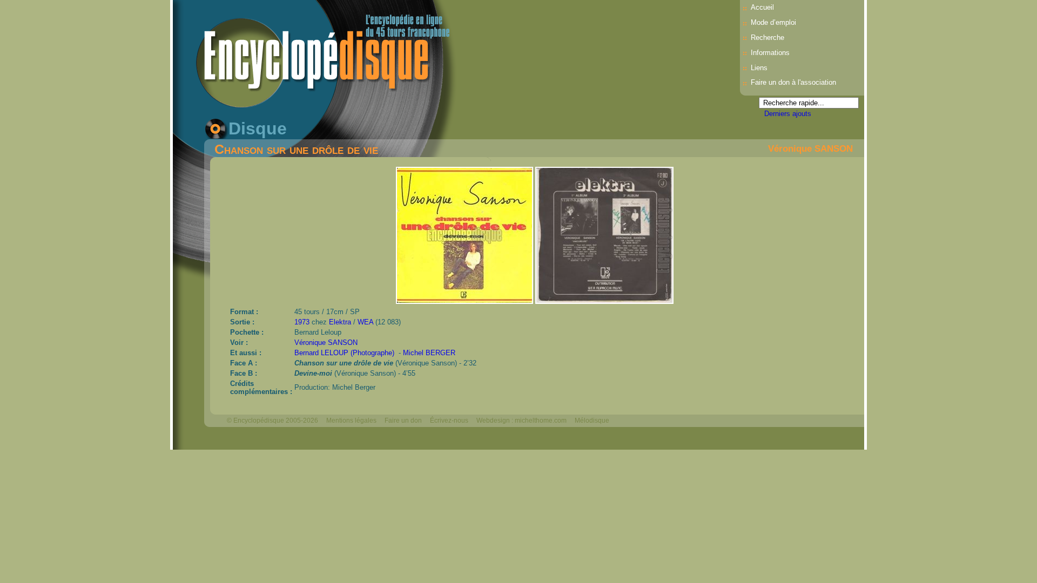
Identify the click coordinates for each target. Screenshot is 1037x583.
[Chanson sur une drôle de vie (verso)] (604, 301)
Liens (759, 68)
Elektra (340, 322)
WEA (365, 322)
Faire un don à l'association (793, 82)
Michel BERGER (429, 353)
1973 (301, 322)
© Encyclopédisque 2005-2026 (272, 420)
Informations (770, 53)
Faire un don (403, 420)
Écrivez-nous (449, 420)
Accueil (762, 7)
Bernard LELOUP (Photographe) (344, 353)
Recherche (767, 37)
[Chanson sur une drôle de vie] (465, 301)
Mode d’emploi (773, 22)
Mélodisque (592, 420)
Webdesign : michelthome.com (521, 420)
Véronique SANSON (810, 148)
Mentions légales (351, 420)
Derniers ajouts (787, 114)
